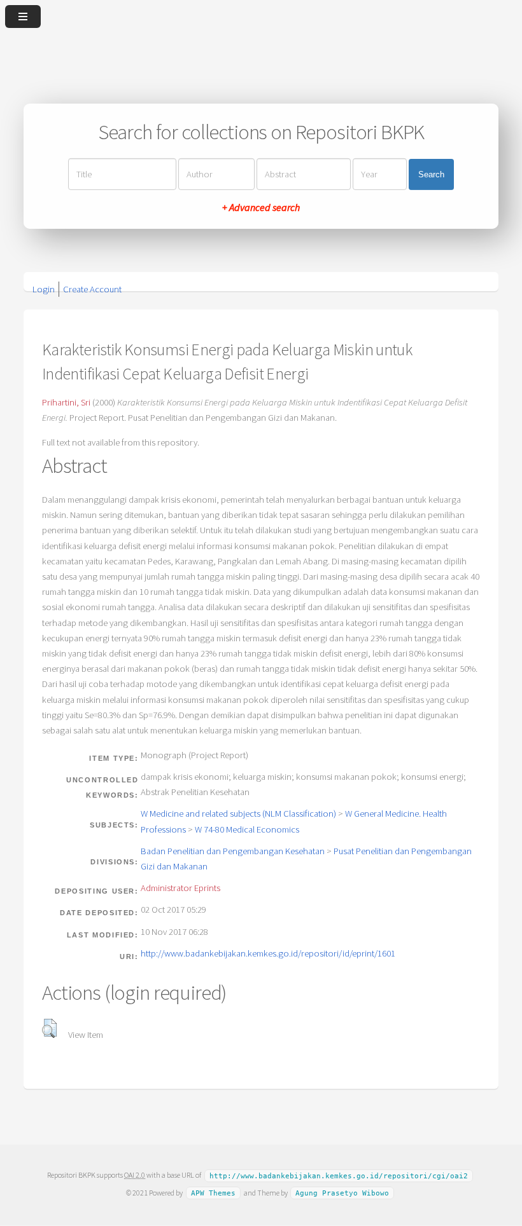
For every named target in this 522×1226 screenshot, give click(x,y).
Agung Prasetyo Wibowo (342, 1193)
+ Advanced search (261, 207)
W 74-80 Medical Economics (247, 829)
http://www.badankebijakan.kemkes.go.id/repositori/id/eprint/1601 (268, 953)
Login (43, 289)
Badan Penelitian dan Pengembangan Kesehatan (233, 851)
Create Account (92, 289)
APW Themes (213, 1193)
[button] (49, 1028)
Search (431, 174)
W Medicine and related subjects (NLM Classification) (238, 813)
